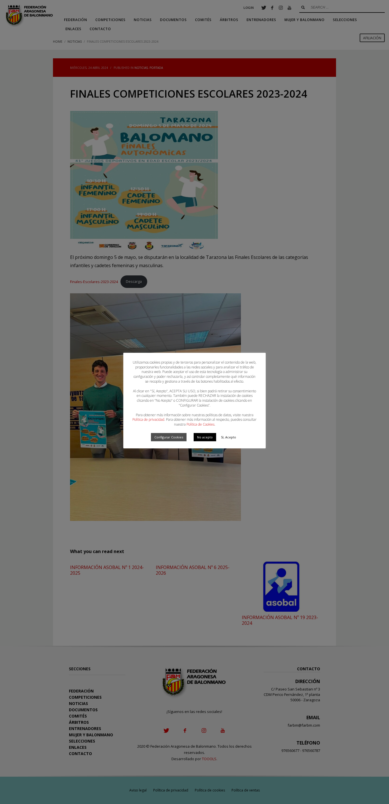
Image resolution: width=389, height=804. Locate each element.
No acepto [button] (205, 437)
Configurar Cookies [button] (168, 437)
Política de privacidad (148, 419)
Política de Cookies (200, 424)
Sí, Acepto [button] (228, 437)
